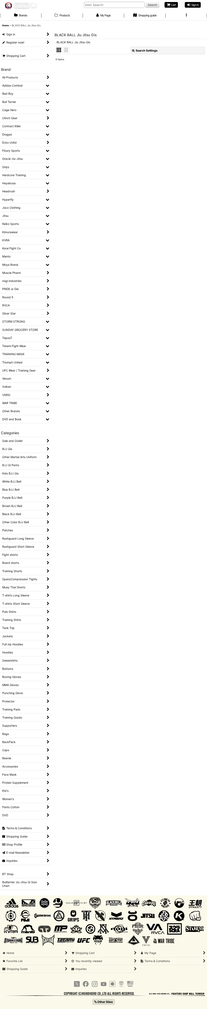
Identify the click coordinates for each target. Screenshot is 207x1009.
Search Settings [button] (146, 50)
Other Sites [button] (105, 1002)
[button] (186, 15)
